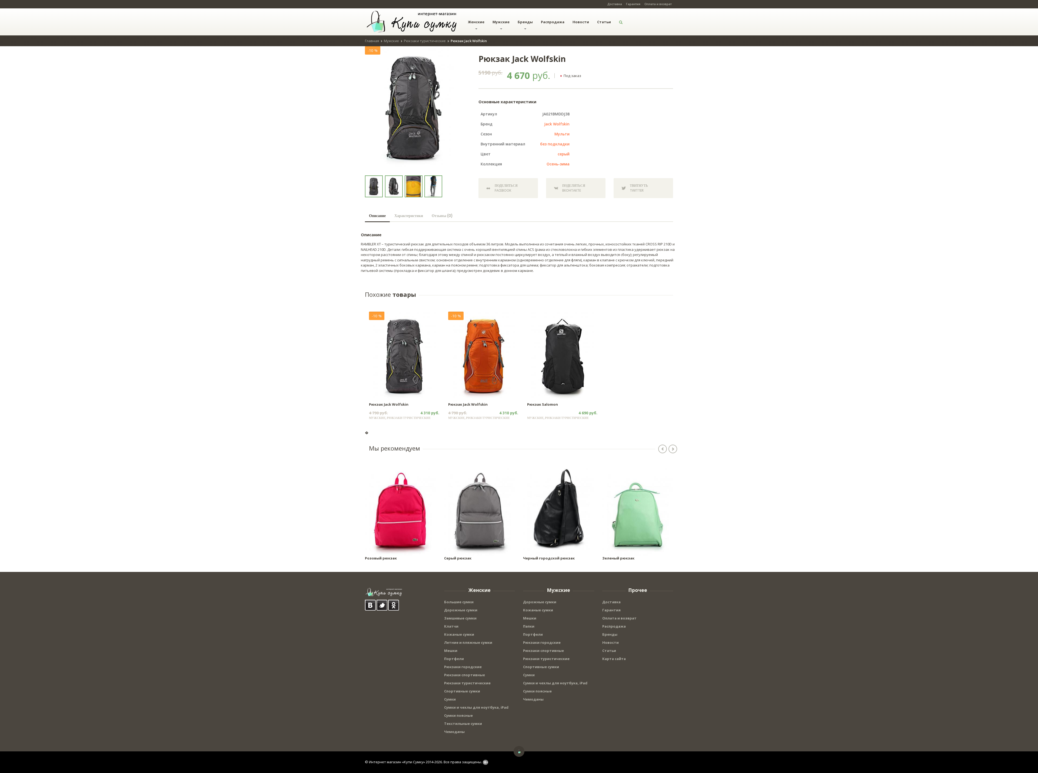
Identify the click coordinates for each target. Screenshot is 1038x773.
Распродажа (552, 21)
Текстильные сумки (463, 723)
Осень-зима (558, 163)
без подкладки (555, 143)
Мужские (501, 21)
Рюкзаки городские (463, 666)
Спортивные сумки (462, 691)
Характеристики (408, 216)
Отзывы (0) (442, 216)
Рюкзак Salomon (542, 404)
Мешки (450, 650)
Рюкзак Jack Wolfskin (388, 404)
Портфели (454, 658)
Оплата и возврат (658, 4)
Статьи (604, 21)
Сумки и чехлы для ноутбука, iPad (476, 707)
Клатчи (451, 626)
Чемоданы (454, 731)
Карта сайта (614, 658)
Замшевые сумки (460, 618)
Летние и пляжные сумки (468, 642)
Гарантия (633, 4)
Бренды (525, 21)
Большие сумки (459, 601)
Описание (377, 216)
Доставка (614, 4)
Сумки (450, 699)
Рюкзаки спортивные (464, 674)
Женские (476, 21)
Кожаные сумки (459, 634)
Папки (528, 626)
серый (564, 153)
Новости (581, 21)
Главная (372, 40)
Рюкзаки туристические (425, 40)
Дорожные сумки (460, 610)
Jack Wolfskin (557, 123)
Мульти (562, 133)
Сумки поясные (458, 715)
